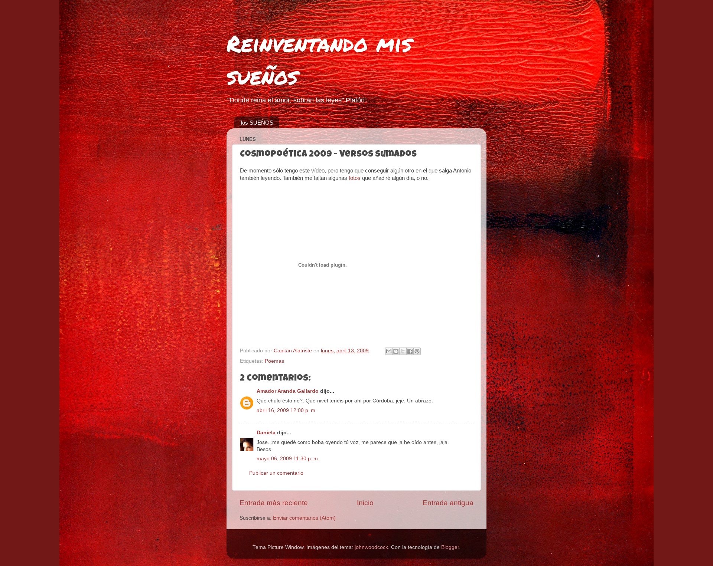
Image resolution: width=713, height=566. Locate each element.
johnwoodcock (371, 547)
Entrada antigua (448, 503)
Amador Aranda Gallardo (288, 391)
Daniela (266, 432)
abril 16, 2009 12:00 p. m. (287, 410)
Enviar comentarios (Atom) (304, 518)
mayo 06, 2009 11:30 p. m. (288, 458)
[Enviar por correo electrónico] (389, 351)
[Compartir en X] (403, 351)
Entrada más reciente (274, 503)
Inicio (365, 503)
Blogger (450, 547)
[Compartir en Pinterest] (417, 351)
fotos (355, 178)
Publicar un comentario (276, 473)
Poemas (274, 361)
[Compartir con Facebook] (410, 351)
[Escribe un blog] (396, 351)
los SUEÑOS (257, 122)
